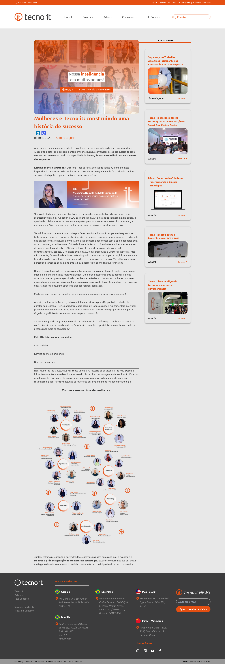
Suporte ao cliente (24, 606)
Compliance (128, 16)
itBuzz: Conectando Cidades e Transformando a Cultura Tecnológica (165, 181)
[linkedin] (38, 133)
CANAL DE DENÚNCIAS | (182, 2)
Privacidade (205, 661)
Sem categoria (65, 137)
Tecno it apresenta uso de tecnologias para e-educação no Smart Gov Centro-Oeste (166, 121)
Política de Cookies (191, 661)
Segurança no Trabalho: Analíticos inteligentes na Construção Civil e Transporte (165, 60)
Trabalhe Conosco (24, 610)
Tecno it (19, 591)
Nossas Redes (144, 643)
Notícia (152, 158)
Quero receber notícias (193, 609)
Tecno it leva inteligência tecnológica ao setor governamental (162, 285)
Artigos (107, 16)
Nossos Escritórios (66, 581)
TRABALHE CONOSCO (201, 2)
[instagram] (43, 133)
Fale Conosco (153, 16)
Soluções (88, 16)
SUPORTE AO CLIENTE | (161, 2)
